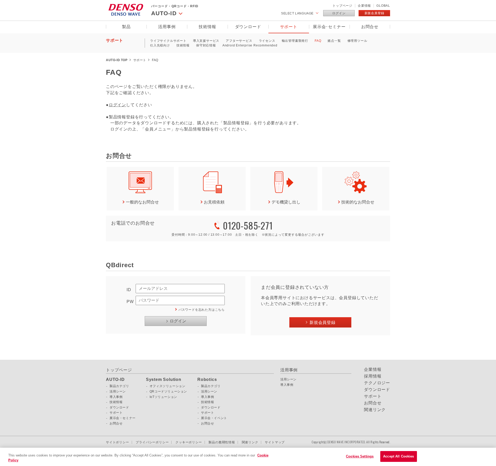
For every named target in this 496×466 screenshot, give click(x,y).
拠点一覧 (334, 41)
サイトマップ (275, 442)
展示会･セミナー (329, 26)
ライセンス (267, 41)
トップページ (342, 5)
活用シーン (118, 391)
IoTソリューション (163, 397)
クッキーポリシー (188, 442)
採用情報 (372, 376)
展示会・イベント (214, 418)
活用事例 (166, 26)
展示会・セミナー (123, 418)
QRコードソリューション (168, 391)
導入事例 (116, 397)
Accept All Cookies (398, 456)
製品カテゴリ (119, 386)
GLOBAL (383, 5)
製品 (126, 26)
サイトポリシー (117, 442)
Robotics (207, 380)
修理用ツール (357, 41)
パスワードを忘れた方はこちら (202, 310)
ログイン (338, 13)
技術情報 (207, 26)
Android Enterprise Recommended (249, 45)
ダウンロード (248, 26)
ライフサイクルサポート (168, 41)
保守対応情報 (206, 45)
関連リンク (375, 410)
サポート (288, 26)
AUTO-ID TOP (117, 60)
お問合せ (369, 26)
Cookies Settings (360, 456)
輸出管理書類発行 (295, 41)
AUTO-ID (115, 380)
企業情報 (364, 5)
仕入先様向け (160, 45)
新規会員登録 (374, 13)
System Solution (163, 380)
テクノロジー (377, 383)
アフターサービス (239, 41)
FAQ (318, 41)
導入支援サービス (206, 41)
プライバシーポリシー (152, 442)
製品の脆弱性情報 (221, 442)
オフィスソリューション (167, 386)
